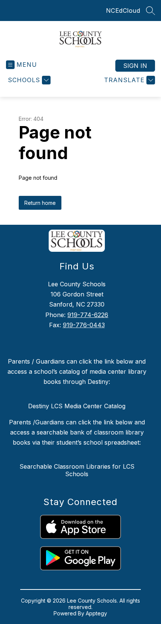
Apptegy (96, 613)
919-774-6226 (87, 315)
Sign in (135, 65)
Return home (40, 203)
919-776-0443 (84, 325)
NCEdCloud (123, 10)
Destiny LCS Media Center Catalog (76, 406)
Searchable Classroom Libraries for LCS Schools (76, 470)
